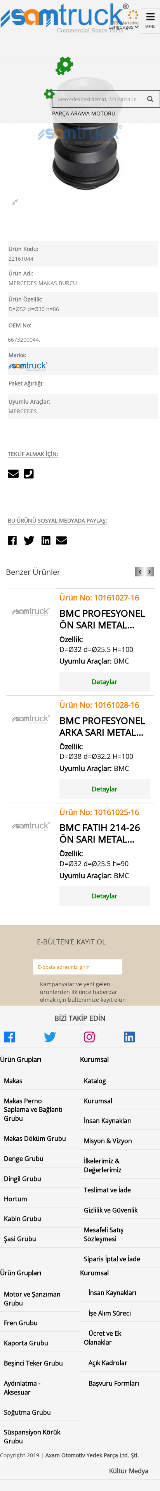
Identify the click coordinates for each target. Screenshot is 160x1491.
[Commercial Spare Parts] (64, 17)
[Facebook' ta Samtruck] (20, 1037)
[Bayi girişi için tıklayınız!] (124, 21)
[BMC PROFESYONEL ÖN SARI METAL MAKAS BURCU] (31, 612)
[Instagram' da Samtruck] (100, 1037)
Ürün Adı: (21, 273)
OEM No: (20, 325)
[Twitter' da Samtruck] (60, 1037)
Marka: (17, 355)
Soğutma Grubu (27, 1412)
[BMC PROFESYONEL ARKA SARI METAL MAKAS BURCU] (31, 719)
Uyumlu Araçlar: (29, 401)
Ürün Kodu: (23, 249)
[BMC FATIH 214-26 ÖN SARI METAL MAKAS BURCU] (31, 827)
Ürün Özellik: (25, 299)
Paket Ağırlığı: (26, 383)
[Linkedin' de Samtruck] (140, 1037)
